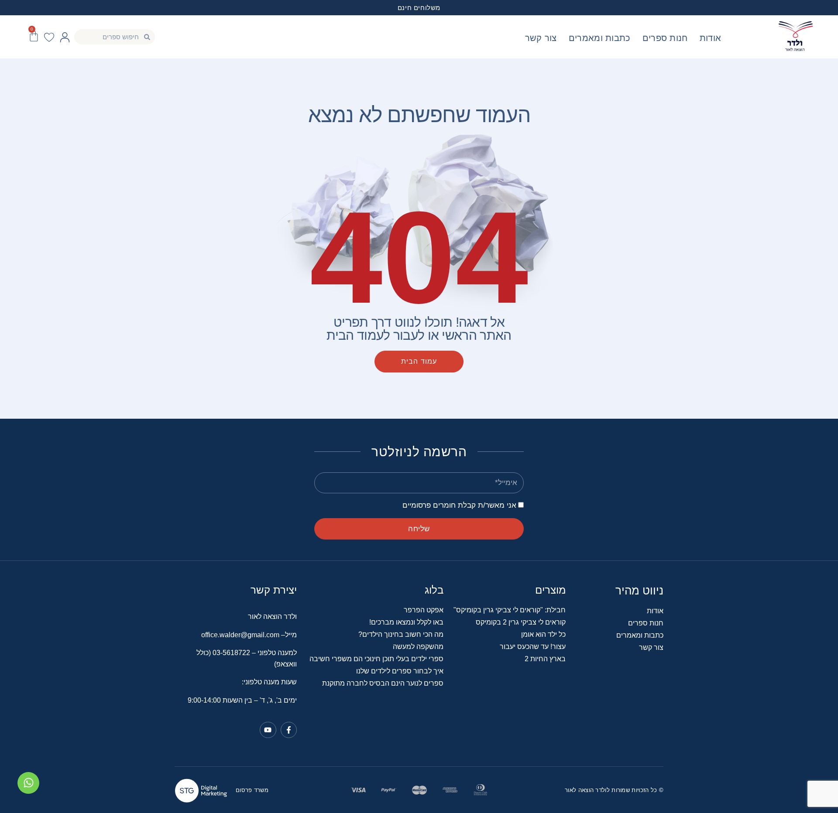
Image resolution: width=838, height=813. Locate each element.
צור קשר (541, 38)
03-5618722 (232, 652)
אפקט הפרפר (423, 610)
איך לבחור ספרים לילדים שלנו (399, 671)
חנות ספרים (665, 38)
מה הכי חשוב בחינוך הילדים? (400, 634)
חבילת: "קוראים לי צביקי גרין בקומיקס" (509, 610)
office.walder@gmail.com (240, 635)
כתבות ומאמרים (600, 38)
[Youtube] (268, 730)
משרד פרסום (252, 790)
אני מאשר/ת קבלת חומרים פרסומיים (459, 505)
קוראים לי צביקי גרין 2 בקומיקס (521, 622)
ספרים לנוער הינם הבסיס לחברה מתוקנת (382, 683)
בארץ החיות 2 (545, 659)
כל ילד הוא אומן (543, 634)
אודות (710, 38)
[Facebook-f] (289, 730)
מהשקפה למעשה (418, 646)
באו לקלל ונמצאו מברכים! (406, 622)
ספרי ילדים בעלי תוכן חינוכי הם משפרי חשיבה (376, 659)
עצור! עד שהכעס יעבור (533, 646)
